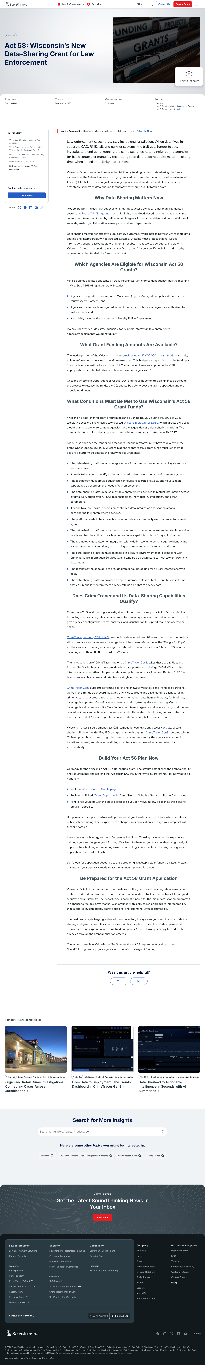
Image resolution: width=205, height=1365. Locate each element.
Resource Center (179, 1250)
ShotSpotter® (16, 1270)
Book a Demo (183, 4)
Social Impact (143, 1277)
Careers (141, 1287)
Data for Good (97, 1256)
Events (140, 1282)
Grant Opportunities (107, 795)
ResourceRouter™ (18, 1297)
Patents (129, 1353)
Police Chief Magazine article (100, 213)
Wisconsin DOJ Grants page (99, 789)
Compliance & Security (182, 1266)
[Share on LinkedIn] (30, 207)
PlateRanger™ (16, 1275)
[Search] (163, 1131)
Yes (119, 981)
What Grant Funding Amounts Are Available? (24, 141)
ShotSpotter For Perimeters (65, 1286)
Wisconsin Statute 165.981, (141, 423)
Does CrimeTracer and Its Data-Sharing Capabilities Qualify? (26, 156)
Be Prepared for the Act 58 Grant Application (24, 167)
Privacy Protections (146, 1298)
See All (176, 109)
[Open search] (151, 4)
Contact (196, 1333)
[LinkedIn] (178, 1333)
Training (175, 1261)
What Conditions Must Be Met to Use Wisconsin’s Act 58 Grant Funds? (26, 148)
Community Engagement (102, 1250)
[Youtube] (185, 1333)
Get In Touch (27, 195)
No (138, 981)
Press (139, 1261)
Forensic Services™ (19, 1302)
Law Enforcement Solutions (23, 1250)
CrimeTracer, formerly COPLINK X (88, 637)
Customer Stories (180, 1272)
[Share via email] (36, 207)
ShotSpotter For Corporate (62, 1297)
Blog (174, 1282)
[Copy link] (42, 207)
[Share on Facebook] (25, 207)
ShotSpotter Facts (146, 1266)
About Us (141, 1250)
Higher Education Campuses (63, 1266)
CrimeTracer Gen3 (136, 662)
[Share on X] (19, 207)
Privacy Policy (48, 1358)
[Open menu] (196, 4)
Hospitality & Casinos (60, 1261)
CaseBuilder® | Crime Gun (22, 1286)
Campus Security (17, 1256)
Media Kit (141, 1293)
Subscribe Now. (144, 131)
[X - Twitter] (171, 1333)
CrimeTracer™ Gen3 (21, 1281)
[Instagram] (164, 1333)
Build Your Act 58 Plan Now (21, 161)
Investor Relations (146, 1272)
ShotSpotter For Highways (63, 1291)
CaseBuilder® (16, 1291)
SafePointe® (55, 1281)
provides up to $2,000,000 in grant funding (150, 355)
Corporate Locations (59, 1256)
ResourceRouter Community (104, 1270)
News (140, 1256)
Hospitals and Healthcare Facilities (67, 1250)
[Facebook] (157, 1333)
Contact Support (179, 1277)
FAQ (173, 1256)
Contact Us (164, 4)
